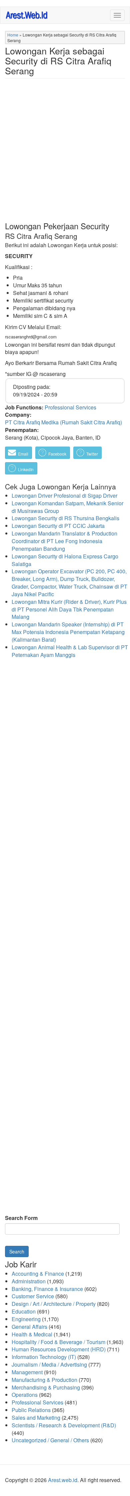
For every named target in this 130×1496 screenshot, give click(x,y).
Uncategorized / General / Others (50, 1440)
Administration (29, 1281)
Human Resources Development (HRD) (59, 1349)
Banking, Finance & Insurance (47, 1289)
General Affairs (29, 1326)
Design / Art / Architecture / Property (54, 1304)
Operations (25, 1394)
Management (27, 1372)
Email (22, 454)
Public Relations (31, 1410)
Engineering (26, 1319)
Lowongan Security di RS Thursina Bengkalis (65, 518)
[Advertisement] (65, 155)
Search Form (21, 1218)
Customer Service (33, 1296)
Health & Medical (32, 1334)
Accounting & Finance (38, 1273)
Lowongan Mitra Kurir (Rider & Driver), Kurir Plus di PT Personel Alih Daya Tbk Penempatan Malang (69, 609)
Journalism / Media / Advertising (49, 1364)
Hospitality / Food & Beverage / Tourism (58, 1342)
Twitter (91, 454)
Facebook (56, 454)
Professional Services (70, 407)
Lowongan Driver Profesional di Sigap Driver (64, 495)
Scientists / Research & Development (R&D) (64, 1425)
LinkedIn (25, 469)
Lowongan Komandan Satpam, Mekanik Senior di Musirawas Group (67, 507)
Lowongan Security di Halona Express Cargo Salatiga (65, 560)
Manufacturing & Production (44, 1380)
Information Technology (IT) (44, 1357)
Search (16, 1251)
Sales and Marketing (36, 1417)
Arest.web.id (62, 1480)
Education (24, 1311)
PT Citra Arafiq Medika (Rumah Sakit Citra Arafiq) (63, 422)
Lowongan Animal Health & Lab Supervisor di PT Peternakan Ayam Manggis (70, 651)
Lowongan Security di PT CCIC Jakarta (58, 526)
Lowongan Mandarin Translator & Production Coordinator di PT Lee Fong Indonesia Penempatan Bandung (64, 541)
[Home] (27, 15)
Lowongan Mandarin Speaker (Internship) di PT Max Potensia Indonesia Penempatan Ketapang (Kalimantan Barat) (68, 631)
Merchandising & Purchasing (46, 1387)
